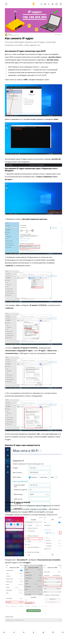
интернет (21, 606)
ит (46, 606)
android (7, 606)
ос (39, 606)
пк (42, 606)
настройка (34, 606)
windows (27, 606)
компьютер (13, 606)
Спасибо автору (33, 610)
